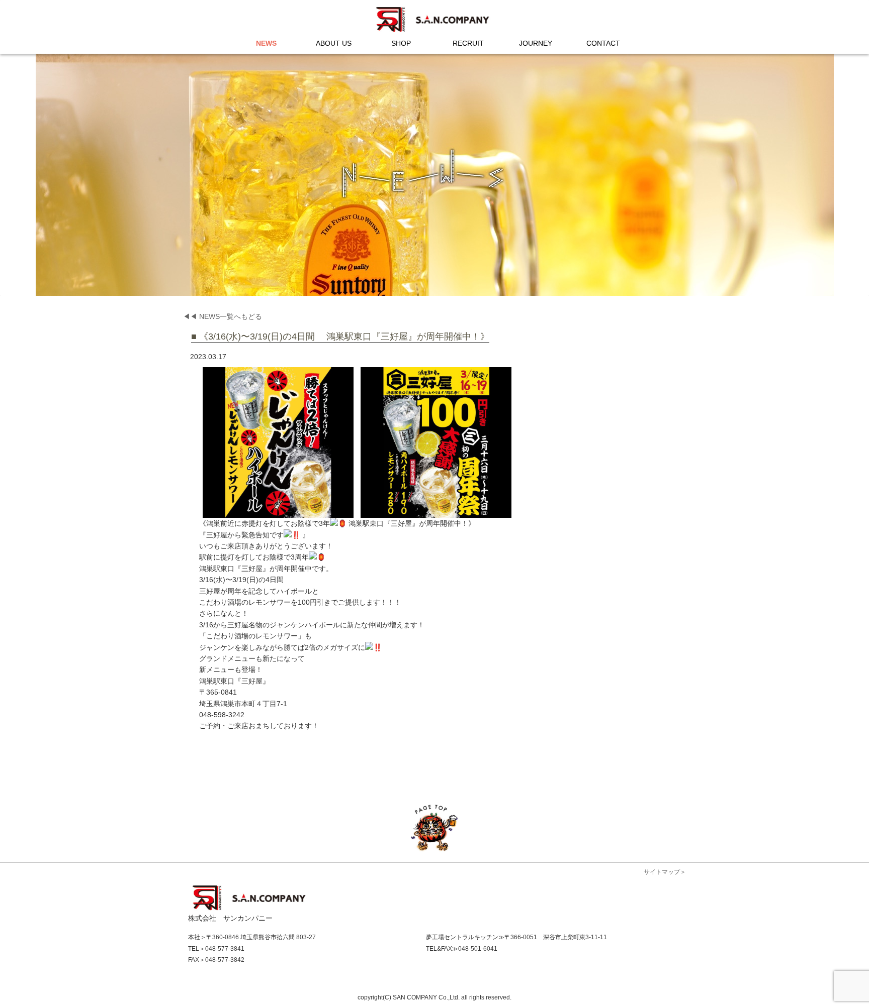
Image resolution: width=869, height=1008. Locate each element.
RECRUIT (468, 43)
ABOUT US (334, 43)
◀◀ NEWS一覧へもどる (222, 316)
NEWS (266, 43)
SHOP (401, 43)
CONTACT (603, 43)
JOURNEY (535, 43)
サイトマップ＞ (665, 871)
